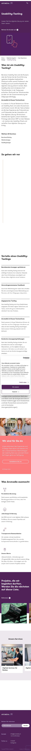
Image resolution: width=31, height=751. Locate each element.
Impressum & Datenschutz (24, 749)
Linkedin (12, 741)
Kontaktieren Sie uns (16, 462)
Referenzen (4, 598)
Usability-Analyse (6, 142)
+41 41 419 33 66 (15, 736)
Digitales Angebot (11, 58)
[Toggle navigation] (27, 3)
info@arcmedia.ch (15, 734)
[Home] (7, 3)
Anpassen (14, 391)
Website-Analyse (5, 140)
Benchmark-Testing (6, 137)
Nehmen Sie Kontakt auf (8, 30)
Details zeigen (23, 382)
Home (3, 58)
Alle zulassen (15, 387)
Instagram (13, 743)
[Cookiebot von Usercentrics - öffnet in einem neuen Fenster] (23, 358)
